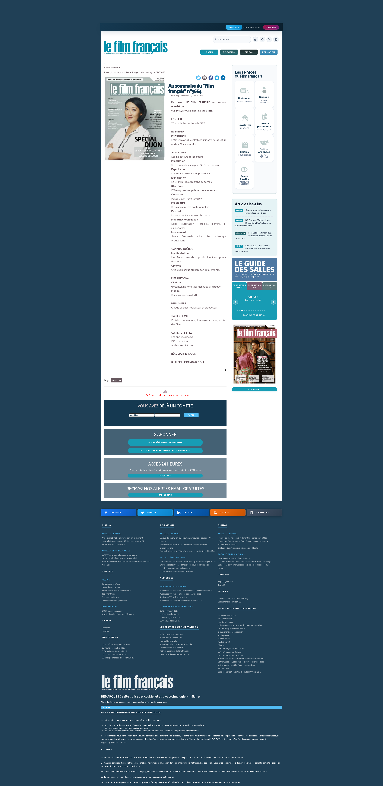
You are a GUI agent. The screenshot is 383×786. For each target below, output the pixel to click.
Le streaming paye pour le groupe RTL (234, 558)
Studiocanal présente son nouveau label (119, 558)
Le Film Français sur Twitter (229, 652)
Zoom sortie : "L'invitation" (113, 545)
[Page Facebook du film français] (262, 39)
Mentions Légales (225, 622)
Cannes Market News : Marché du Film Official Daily (239, 672)
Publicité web (224, 639)
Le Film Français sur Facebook (231, 648)
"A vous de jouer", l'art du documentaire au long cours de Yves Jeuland (186, 539)
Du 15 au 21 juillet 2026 (169, 614)
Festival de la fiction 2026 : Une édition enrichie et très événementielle (183, 546)
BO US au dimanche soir (112, 611)
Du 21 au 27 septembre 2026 (114, 654)
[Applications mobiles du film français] (276, 39)
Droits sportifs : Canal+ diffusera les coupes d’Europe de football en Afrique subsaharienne (184, 566)
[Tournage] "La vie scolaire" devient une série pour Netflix (242, 538)
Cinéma (209, 52)
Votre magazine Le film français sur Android (236, 665)
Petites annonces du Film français (174, 651)
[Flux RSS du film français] (255, 39)
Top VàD (221, 585)
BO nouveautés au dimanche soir (116, 590)
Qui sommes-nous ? (227, 615)
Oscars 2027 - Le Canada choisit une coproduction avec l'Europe (252, 248)
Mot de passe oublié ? (253, 27)
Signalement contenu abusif (230, 632)
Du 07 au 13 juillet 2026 (170, 617)
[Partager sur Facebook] (210, 77)
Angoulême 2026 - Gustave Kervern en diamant (122, 538)
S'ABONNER (271, 27)
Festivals (106, 628)
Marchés (105, 631)
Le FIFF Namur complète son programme (119, 555)
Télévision (229, 52)
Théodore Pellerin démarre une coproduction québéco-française (126, 563)
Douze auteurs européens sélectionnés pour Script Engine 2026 (188, 561)
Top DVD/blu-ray (225, 582)
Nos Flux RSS (223, 668)
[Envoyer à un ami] (198, 77)
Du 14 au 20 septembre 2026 (114, 651)
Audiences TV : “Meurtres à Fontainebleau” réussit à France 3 (186, 590)
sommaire (116, 380)
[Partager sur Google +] (223, 77)
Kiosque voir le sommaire (171, 638)
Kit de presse (223, 635)
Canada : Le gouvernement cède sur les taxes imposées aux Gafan (243, 566)
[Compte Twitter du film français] (269, 39)
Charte (221, 645)
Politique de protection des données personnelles (240, 625)
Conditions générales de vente (231, 628)
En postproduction (253, 298)
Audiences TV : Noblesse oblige (173, 597)
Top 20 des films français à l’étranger (118, 614)
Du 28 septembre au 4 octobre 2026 (118, 658)
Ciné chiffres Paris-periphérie (114, 600)
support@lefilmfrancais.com (114, 742)
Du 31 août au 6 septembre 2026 (116, 644)
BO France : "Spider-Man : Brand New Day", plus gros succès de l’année (253, 223)
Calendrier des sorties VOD (229, 602)
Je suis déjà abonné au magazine (165, 442)
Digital (249, 52)
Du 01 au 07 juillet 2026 (170, 621)
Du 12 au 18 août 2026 (169, 611)
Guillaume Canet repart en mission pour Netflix (238, 548)
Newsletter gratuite (168, 641)
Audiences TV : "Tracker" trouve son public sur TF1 (181, 600)
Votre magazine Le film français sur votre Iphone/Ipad (241, 662)
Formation (268, 52)
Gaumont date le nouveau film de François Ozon (253, 211)
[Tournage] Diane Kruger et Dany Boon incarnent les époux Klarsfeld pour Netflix (243, 543)
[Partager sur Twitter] (217, 77)
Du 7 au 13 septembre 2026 (113, 648)
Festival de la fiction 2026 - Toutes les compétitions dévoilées (254, 236)
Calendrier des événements (171, 647)
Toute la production (254, 315)
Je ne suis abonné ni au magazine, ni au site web (165, 451)
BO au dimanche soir (111, 587)
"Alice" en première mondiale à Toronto (176, 571)
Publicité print (224, 642)
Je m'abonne (254, 389)
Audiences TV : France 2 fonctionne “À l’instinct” (181, 594)
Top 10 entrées (108, 594)
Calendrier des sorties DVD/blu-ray (233, 598)
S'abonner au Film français (171, 634)
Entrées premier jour (110, 597)
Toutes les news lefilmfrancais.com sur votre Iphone (240, 658)
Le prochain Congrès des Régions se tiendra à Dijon (124, 541)
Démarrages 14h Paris (111, 584)
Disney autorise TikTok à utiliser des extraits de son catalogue (245, 561)
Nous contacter (225, 619)
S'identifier (234, 27)
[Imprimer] (204, 77)
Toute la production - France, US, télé (176, 644)
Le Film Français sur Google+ (230, 655)
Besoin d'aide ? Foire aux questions (175, 654)
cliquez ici (165, 476)
